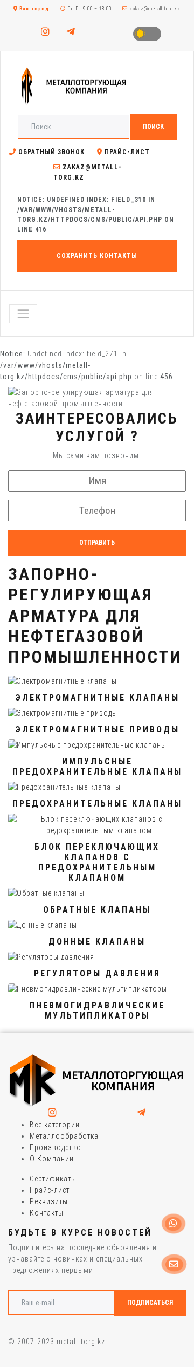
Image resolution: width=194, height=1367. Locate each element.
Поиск (153, 126)
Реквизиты (49, 1201)
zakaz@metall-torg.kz (154, 8)
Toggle (147, 34)
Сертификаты (53, 1178)
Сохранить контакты (97, 256)
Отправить (97, 542)
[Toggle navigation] (23, 313)
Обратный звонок (50, 152)
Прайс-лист (126, 152)
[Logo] (97, 1080)
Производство (55, 1147)
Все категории (55, 1124)
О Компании (52, 1158)
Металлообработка (64, 1136)
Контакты (47, 1212)
